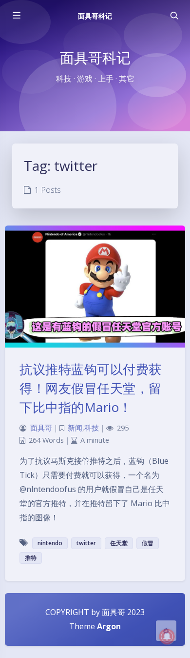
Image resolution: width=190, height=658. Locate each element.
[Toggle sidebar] (16, 15)
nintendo (50, 543)
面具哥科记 (95, 16)
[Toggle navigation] (174, 15)
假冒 (147, 543)
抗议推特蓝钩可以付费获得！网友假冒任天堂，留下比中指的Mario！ (90, 388)
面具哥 (41, 427)
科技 (91, 427)
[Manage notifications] (167, 636)
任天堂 (119, 543)
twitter (86, 543)
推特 (31, 558)
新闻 (75, 427)
